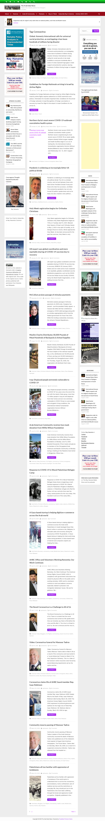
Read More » (52, 74)
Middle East (71, 504)
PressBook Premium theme (65, 819)
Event (57, 673)
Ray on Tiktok (53, 14)
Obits (70, 673)
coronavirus (51, 202)
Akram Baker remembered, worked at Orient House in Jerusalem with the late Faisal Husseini (14, 134)
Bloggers (42, 633)
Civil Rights (43, 78)
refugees (46, 506)
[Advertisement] (90, 146)
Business (42, 461)
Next (72, 811)
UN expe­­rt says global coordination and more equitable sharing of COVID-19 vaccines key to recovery (49, 252)
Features (15, 14)
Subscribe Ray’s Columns (66, 14)
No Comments (53, 45)
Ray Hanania (43, 463)
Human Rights (51, 78)
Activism (15, 23)
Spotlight (31, 373)
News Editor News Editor (49, 126)
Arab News (34, 202)
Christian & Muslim (45, 242)
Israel (32, 114)
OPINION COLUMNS (15, 101)
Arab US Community (28, 14)
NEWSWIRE (90, 370)
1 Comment (53, 519)
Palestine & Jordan (38, 506)
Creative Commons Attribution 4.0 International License (13, 272)
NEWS (90, 176)
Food (52, 371)
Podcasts (41, 14)
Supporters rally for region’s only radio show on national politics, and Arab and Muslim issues (39, 20)
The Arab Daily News (28, 6)
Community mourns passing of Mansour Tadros (49, 725)
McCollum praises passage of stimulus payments (49, 295)
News (56, 78)
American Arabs (35, 78)
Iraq (46, 418)
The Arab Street (57, 463)
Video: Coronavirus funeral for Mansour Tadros (49, 642)
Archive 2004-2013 (81, 14)
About (7, 14)
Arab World (34, 161)
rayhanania (44, 45)
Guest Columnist (64, 633)
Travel (40, 114)
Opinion (31, 635)
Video (54, 675)
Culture (47, 161)
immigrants (52, 161)
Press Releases (69, 371)
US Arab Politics (63, 78)
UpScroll (83, 445)
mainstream (57, 371)
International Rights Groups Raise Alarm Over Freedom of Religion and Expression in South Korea (89, 185)
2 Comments (54, 773)
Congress (43, 328)
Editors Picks (67, 758)
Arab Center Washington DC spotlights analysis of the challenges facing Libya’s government (88, 211)
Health (56, 202)
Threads (83, 447)
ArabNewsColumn (43, 202)
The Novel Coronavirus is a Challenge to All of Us (50, 607)
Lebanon (65, 504)
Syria (60, 161)
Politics (61, 202)
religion (59, 242)
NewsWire (53, 242)
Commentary (55, 633)
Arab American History (46, 758)
